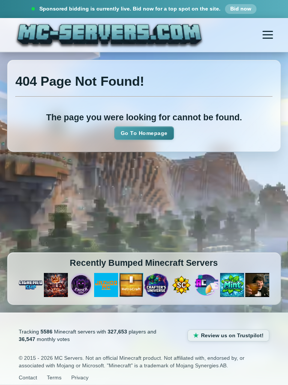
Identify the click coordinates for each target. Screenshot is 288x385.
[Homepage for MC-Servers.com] (109, 36)
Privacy (79, 377)
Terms (54, 377)
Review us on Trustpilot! (232, 335)
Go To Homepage (144, 133)
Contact (28, 377)
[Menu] (267, 35)
